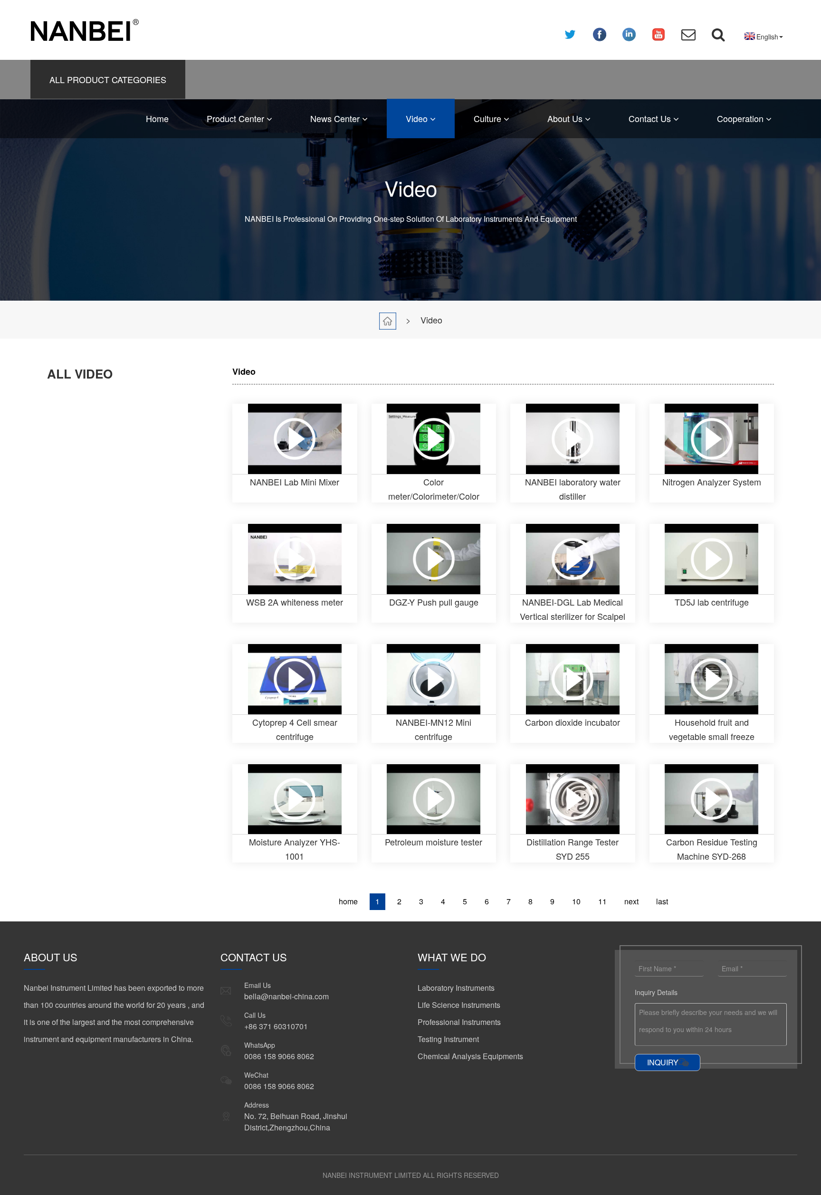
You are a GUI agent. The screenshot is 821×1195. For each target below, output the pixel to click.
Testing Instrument (448, 1039)
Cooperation (741, 118)
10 (576, 901)
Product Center (237, 118)
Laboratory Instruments (456, 987)
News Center (336, 118)
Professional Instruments (459, 1021)
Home (157, 118)
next (631, 901)
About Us (566, 118)
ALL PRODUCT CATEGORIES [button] (107, 79)
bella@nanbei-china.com (286, 996)
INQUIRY (662, 1062)
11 (602, 901)
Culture (489, 118)
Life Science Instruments (459, 1004)
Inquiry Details (656, 992)
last (662, 901)
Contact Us (651, 118)
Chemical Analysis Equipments (470, 1056)
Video (418, 118)
